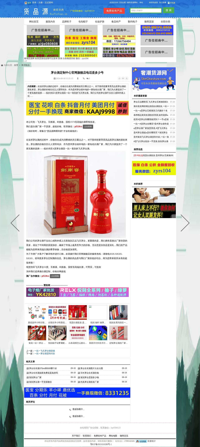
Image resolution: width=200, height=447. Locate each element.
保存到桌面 (153, 2)
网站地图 (113, 436)
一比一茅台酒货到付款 (44, 354)
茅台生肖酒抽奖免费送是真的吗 (43, 373)
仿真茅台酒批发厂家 (89, 382)
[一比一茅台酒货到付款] (16, 223)
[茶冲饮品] (138, 155)
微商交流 (124, 436)
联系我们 (87, 436)
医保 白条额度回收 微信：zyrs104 (73, 58)
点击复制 (88, 126)
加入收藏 (162, 2)
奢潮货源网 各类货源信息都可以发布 (41, 58)
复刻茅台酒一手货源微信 (40, 382)
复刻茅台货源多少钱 (89, 377)
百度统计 (151, 441)
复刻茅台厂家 (35, 377)
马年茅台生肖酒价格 (89, 373)
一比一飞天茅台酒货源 (44, 351)
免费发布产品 (100, 436)
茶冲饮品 (25, 65)
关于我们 (76, 436)
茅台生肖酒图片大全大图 (91, 368)
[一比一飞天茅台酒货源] (184, 223)
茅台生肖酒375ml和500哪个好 (43, 368)
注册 (41, 2)
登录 (34, 2)
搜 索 (169, 10)
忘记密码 (49, 2)
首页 (16, 65)
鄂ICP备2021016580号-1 (101, 444)
